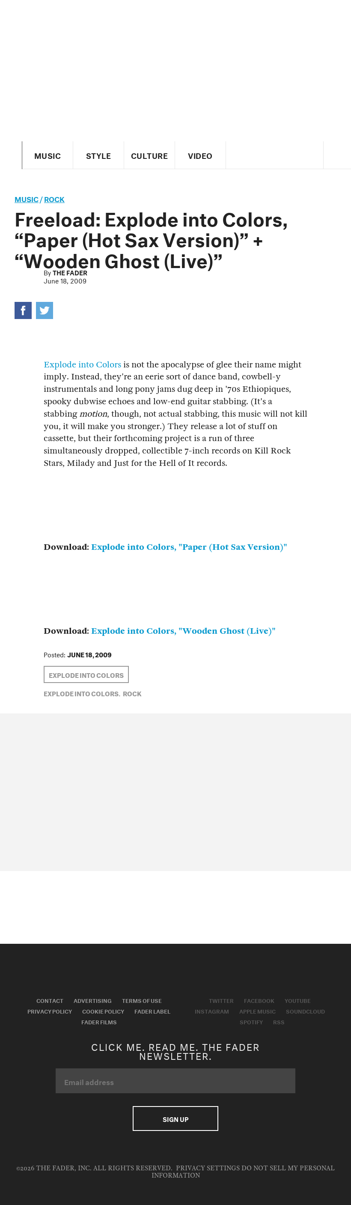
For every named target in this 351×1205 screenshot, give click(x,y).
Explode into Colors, (82, 692)
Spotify (251, 1021)
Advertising (93, 1000)
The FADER (70, 272)
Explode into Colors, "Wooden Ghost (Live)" (183, 631)
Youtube (298, 1000)
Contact (49, 1000)
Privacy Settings (208, 1168)
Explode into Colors (82, 365)
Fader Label (152, 1010)
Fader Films (99, 1021)
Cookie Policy (103, 1010)
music (27, 198)
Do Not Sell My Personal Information (243, 1172)
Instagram (212, 1010)
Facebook (259, 1000)
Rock (54, 198)
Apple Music (257, 1010)
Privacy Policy (49, 1010)
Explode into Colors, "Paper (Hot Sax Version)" (189, 547)
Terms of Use (142, 1000)
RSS (279, 1021)
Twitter (221, 1000)
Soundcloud (305, 1010)
